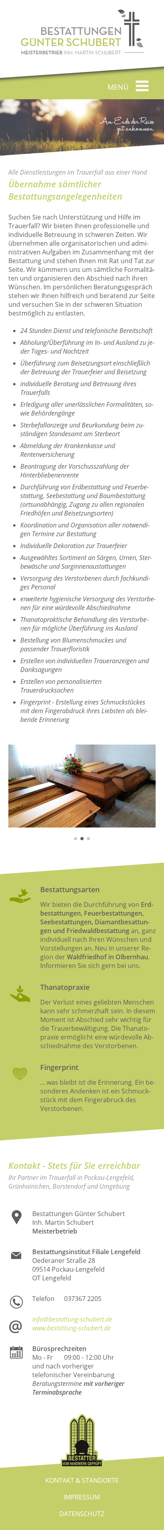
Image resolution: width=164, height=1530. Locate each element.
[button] (75, 838)
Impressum (82, 1497)
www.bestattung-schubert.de (71, 1328)
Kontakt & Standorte (82, 1480)
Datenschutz (81, 1513)
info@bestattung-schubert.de (72, 1319)
